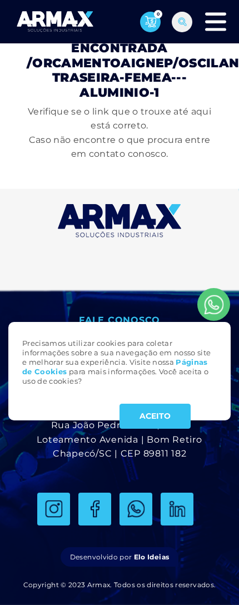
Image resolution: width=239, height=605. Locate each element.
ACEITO (155, 416)
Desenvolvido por (119, 557)
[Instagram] (53, 509)
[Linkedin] (177, 509)
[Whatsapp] (213, 304)
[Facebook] (94, 509)
